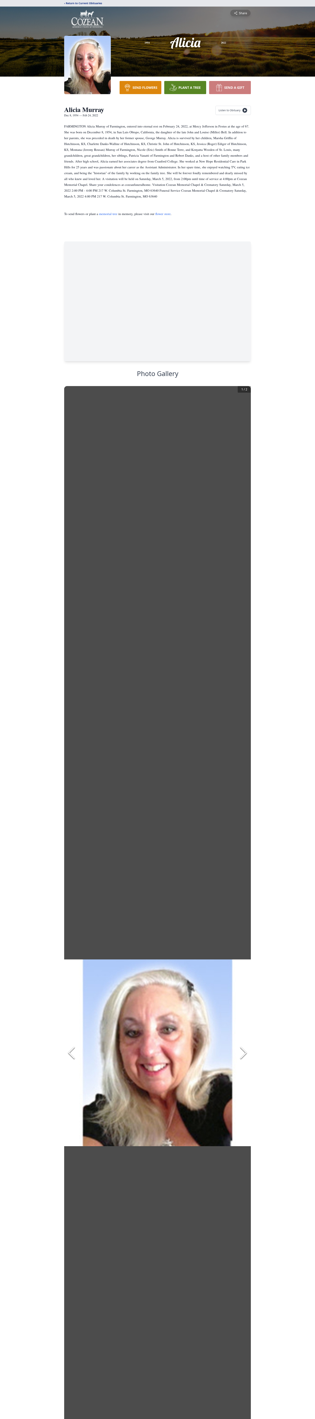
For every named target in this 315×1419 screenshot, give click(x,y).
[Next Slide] (243, 1053)
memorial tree (108, 214)
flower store (163, 214)
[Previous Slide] (71, 1053)
